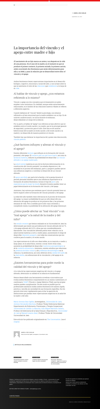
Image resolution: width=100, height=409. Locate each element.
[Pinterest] (82, 21)
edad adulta (19, 255)
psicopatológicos (57, 246)
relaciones (41, 86)
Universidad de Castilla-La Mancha (27, 308)
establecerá (52, 86)
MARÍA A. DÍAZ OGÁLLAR (27, 332)
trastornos (47, 246)
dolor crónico (30, 250)
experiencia (18, 184)
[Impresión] (94, 21)
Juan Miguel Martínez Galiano (52, 308)
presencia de (20, 250)
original (16, 322)
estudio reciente (22, 224)
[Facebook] (75, 21)
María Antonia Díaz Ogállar (24, 302)
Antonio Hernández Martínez (25, 304)
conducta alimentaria (26, 248)
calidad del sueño (58, 253)
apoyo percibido (22, 177)
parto (53, 182)
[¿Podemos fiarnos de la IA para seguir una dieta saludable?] (40, 352)
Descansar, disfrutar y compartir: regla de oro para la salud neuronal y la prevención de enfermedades (59, 362)
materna (24, 158)
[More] (97, 21)
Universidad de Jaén (53, 302)
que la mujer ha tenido (31, 184)
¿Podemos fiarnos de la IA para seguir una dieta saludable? (40, 360)
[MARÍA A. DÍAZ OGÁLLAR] (17, 334)
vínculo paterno (20, 139)
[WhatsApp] (85, 21)
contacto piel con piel (40, 155)
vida (17, 88)
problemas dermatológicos (49, 250)
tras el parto (52, 155)
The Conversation (53, 319)
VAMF (25, 282)
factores (31, 153)
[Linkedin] (91, 21)
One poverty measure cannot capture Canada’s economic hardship (21, 361)
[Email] (72, 21)
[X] (78, 21)
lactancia (17, 158)
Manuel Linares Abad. (29, 313)
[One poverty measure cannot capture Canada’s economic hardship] (22, 352)
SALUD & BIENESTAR (17, 357)
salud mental (21, 164)
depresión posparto (29, 235)
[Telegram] (88, 21)
